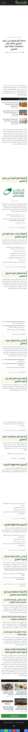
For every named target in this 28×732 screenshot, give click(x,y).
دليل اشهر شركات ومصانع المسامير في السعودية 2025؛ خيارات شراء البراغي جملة (10, 112)
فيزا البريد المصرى (16, 334)
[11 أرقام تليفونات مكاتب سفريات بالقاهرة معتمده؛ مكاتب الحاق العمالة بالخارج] (21, 686)
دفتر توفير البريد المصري (14, 227)
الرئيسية (18, 37)
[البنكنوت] (21, 2)
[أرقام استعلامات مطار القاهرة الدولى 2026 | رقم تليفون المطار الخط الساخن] (21, 701)
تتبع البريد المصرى (20, 89)
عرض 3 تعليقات (14, 716)
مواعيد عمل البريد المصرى (14, 372)
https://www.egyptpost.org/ (17, 216)
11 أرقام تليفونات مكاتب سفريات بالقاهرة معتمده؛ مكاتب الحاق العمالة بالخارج (21, 693)
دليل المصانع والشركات (11, 37)
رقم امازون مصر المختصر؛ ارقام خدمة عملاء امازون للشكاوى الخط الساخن (8, 708)
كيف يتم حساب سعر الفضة (14, 550)
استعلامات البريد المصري (16, 448)
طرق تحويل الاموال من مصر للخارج (12, 430)
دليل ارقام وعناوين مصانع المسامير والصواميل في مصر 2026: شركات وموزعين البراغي (10, 121)
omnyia (21, 52)
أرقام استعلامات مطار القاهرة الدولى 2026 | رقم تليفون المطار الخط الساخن (21, 708)
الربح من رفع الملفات (15, 458)
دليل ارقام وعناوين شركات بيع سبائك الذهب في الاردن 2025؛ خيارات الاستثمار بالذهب (10, 104)
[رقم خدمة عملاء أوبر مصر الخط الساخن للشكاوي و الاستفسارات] (7, 686)
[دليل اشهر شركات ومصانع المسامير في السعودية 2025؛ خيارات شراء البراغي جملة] (23, 112)
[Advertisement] (14, 20)
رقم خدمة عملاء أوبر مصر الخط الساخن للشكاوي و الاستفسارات (8, 693)
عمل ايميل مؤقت (16, 518)
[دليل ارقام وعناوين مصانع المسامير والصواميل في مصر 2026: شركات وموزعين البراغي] (23, 120)
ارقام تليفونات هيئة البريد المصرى (12, 266)
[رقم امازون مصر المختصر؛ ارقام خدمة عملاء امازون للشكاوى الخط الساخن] (7, 701)
